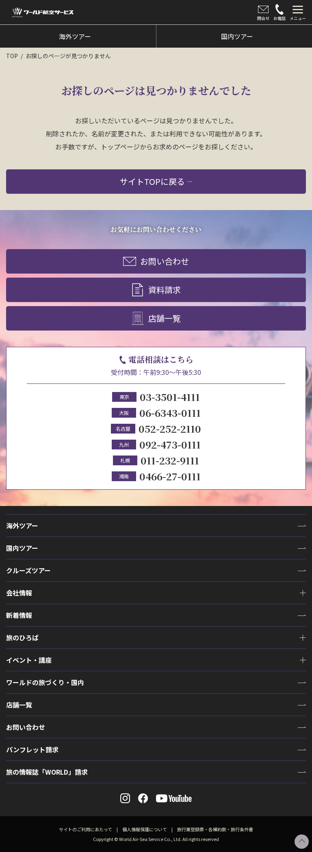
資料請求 (164, 290)
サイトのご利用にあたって (85, 829)
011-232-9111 (170, 460)
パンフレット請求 (32, 749)
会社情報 (19, 593)
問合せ (263, 18)
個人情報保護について (144, 829)
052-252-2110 (170, 428)
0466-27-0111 (170, 476)
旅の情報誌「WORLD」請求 (47, 772)
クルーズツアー (28, 570)
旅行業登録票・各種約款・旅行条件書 (215, 829)
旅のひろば (22, 637)
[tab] (298, 12)
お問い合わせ (164, 261)
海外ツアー (22, 525)
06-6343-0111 (170, 412)
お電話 (279, 18)
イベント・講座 (29, 660)
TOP (12, 56)
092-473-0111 (170, 444)
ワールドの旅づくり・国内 (45, 682)
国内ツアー (22, 548)
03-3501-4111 (170, 397)
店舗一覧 (164, 318)
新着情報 (19, 615)
